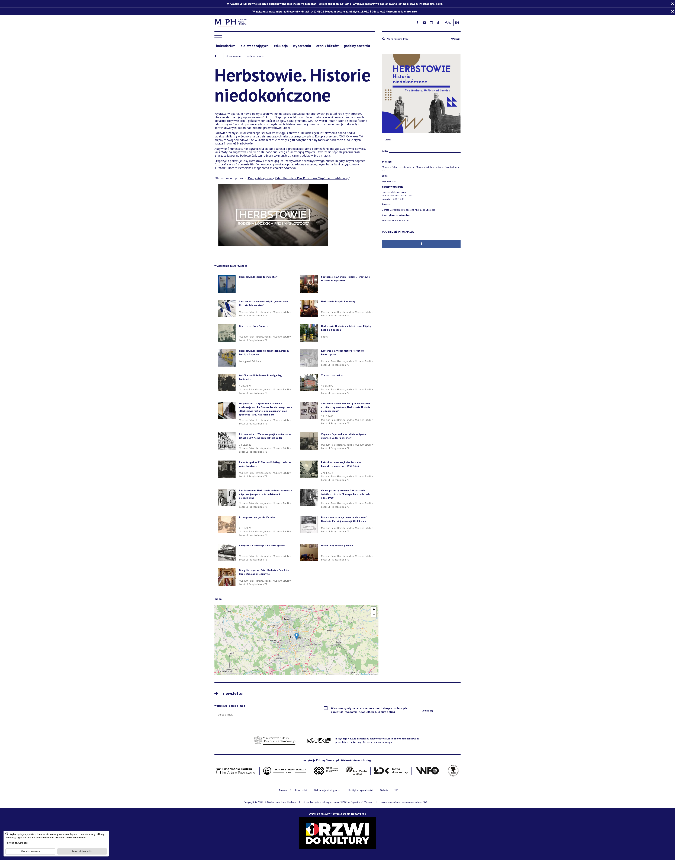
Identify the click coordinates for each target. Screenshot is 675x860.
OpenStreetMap (365, 674)
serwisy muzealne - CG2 (415, 802)
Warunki (368, 802)
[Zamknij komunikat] (672, 4)
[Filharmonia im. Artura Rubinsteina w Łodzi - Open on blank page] (235, 771)
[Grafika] (421, 93)
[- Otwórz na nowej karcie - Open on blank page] (417, 22)
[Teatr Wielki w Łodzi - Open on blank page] (356, 771)
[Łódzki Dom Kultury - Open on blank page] (391, 771)
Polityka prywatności (16, 843)
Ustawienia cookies (30, 851)
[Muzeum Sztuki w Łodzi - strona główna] (296, 22)
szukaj (455, 39)
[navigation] (219, 36)
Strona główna (233, 56)
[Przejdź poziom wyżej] (218, 55)
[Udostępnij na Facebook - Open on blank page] (421, 244)
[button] (296, 636)
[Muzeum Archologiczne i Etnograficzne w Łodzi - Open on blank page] (326, 771)
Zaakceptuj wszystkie (82, 851)
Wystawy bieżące (255, 56)
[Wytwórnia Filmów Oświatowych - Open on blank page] (427, 771)
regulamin (351, 712)
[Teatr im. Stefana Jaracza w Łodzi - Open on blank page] (284, 771)
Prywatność (357, 802)
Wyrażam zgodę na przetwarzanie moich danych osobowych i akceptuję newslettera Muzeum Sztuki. (369, 710)
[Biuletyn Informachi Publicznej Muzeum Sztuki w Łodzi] (447, 22)
